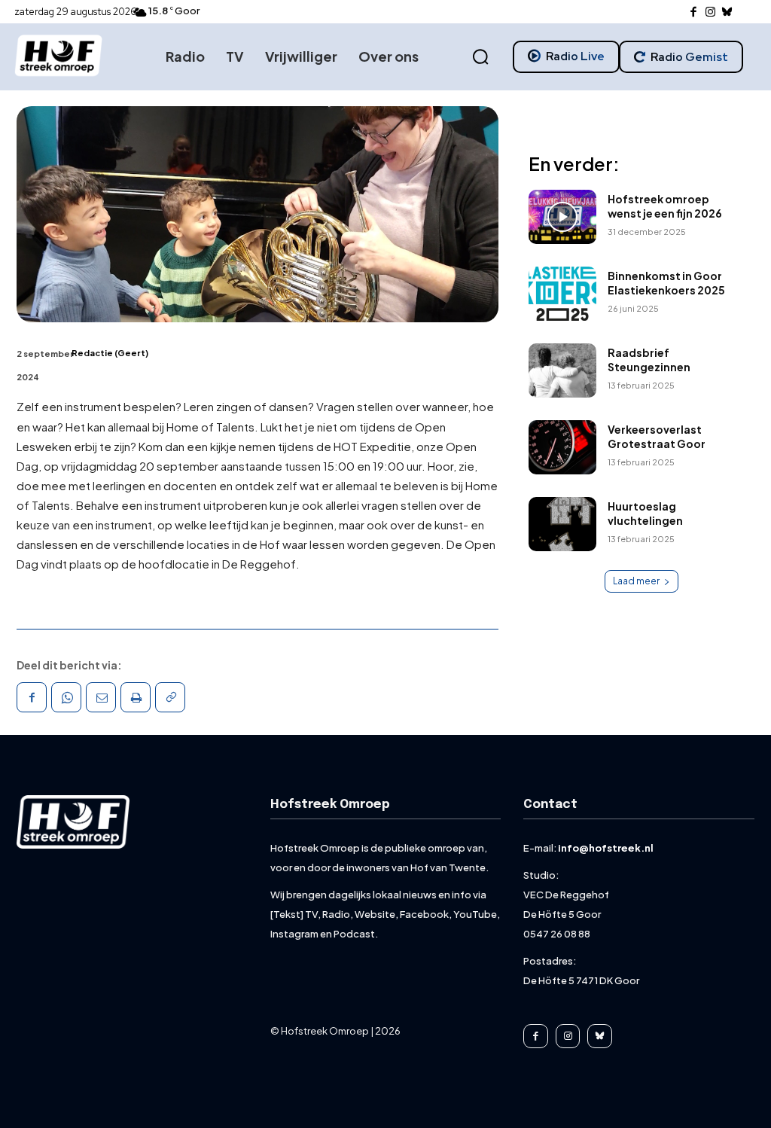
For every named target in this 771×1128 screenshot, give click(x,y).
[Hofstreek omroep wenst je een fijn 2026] (562, 217)
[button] (480, 57)
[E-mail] (101, 697)
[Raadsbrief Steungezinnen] (562, 370)
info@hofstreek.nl (606, 848)
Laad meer (636, 581)
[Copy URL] (170, 697)
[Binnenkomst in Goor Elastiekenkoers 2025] (562, 294)
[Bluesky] (727, 12)
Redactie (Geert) (110, 353)
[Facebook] (693, 12)
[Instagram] (710, 12)
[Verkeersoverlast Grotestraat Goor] (562, 447)
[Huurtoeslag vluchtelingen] (562, 524)
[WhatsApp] (66, 697)
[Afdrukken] (135, 697)
